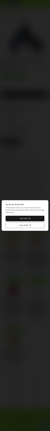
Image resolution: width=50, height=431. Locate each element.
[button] (25, 218)
